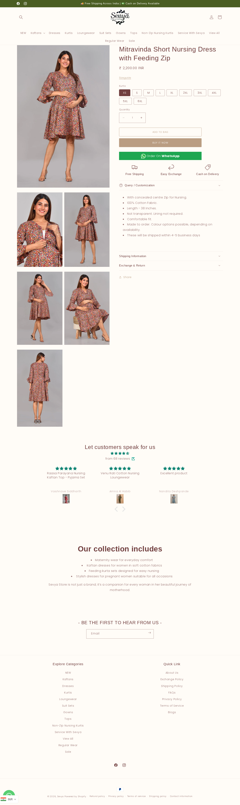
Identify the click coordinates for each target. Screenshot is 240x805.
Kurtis (68, 692)
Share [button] (127, 277)
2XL (185, 93)
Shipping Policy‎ (172, 686)
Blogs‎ (172, 712)
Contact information (181, 796)
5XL (125, 101)
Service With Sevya (68, 732)
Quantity (124, 109)
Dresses (68, 686)
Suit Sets (68, 706)
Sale (68, 752)
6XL (140, 101)
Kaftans (68, 679)
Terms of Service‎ (172, 706)
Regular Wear (68, 745)
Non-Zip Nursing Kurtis (68, 725)
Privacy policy (116, 796)
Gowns (68, 712)
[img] (120, 453)
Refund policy (97, 796)
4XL (214, 93)
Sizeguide (125, 77)
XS (124, 93)
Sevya (60, 796)
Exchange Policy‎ (172, 679)
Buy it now (160, 142)
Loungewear (68, 699)
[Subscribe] (149, 632)
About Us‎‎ (172, 673)
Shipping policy (157, 796)
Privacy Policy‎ (172, 699)
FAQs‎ (172, 692)
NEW (68, 673)
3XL (200, 93)
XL (171, 93)
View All (68, 739)
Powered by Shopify (75, 796)
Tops (67, 719)
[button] (21, 17)
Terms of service (136, 796)
